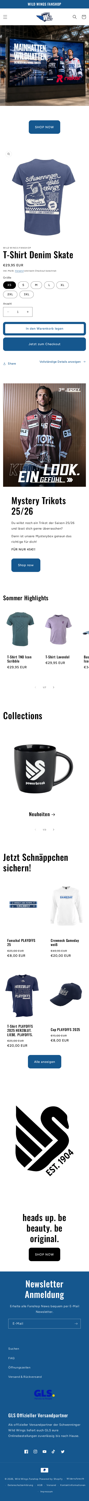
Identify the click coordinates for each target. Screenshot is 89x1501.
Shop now (26, 565)
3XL (26, 294)
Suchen (13, 1348)
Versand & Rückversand (25, 1377)
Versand (19, 270)
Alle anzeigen (44, 1062)
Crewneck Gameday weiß (65, 942)
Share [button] (12, 363)
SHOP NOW (44, 127)
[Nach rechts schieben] (53, 687)
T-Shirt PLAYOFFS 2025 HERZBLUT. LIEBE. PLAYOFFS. (20, 1030)
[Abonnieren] (76, 1324)
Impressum (46, 1491)
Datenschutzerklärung (20, 1485)
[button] (5, 17)
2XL (10, 294)
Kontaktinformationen (72, 1485)
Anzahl (7, 303)
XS (9, 285)
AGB (39, 1485)
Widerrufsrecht (75, 1478)
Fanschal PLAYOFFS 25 (21, 942)
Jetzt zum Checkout (45, 344)
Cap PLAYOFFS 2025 (65, 1029)
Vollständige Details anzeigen (60, 362)
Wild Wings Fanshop (27, 1479)
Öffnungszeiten (19, 1367)
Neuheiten (39, 814)
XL (62, 285)
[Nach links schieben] (35, 687)
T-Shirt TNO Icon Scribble (19, 659)
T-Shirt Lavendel (57, 657)
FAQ (11, 1358)
